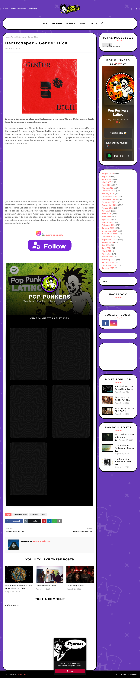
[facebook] (131, 9)
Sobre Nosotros (18, 9)
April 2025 (107, 219)
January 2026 (108, 193)
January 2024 (108, 262)
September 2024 (110, 239)
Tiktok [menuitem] (94, 23)
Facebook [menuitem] (70, 23)
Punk (13, 37)
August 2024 (108, 242)
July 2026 (106, 176)
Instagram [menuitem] (57, 23)
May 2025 (106, 216)
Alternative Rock (20, 514)
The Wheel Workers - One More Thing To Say (18, 586)
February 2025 (109, 225)
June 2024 (106, 248)
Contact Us (133, 674)
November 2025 (109, 199)
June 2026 (106, 179)
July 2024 (106, 245)
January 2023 (108, 268)
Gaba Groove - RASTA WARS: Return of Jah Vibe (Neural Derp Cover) (124, 398)
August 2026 (108, 173)
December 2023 (109, 265)
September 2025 (110, 205)
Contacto (33, 9)
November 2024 (109, 233)
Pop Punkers (22, 674)
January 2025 (108, 228)
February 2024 (109, 259)
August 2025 (108, 208)
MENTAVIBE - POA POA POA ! (124, 409)
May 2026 (106, 182)
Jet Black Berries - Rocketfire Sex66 (124, 387)
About (123, 674)
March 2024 (107, 256)
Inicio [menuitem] (45, 23)
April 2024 (107, 253)
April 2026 (107, 185)
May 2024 (106, 251)
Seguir (70, 671)
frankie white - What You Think (123, 460)
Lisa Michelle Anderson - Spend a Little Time (124, 446)
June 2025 (106, 213)
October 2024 (108, 236)
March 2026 (107, 188)
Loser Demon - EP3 (46, 585)
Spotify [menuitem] (83, 23)
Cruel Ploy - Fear (75, 585)
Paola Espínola (41, 541)
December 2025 (109, 196)
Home (7, 37)
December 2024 (109, 231)
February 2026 (109, 190)
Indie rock (34, 514)
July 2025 (106, 210)
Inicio (5, 9)
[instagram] (136, 9)
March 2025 (107, 222)
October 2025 (108, 202)
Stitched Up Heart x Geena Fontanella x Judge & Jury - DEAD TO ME (124, 435)
